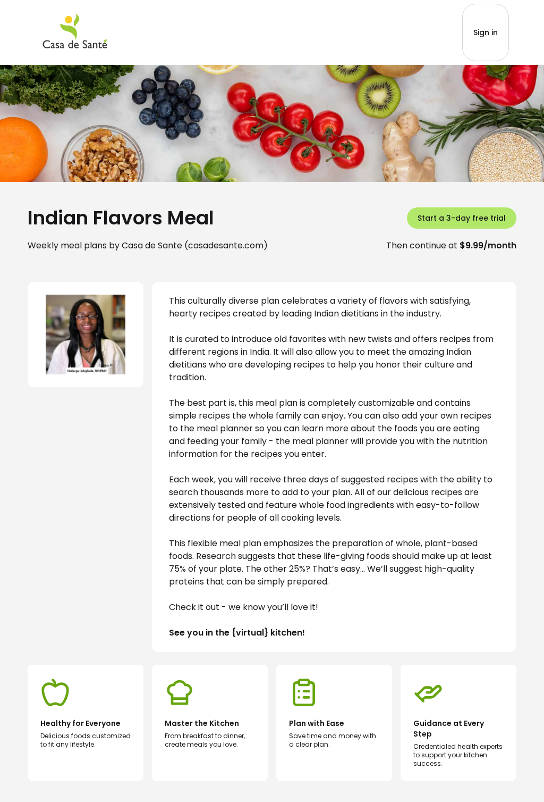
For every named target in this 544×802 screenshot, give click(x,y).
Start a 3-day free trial (462, 218)
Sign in (485, 32)
